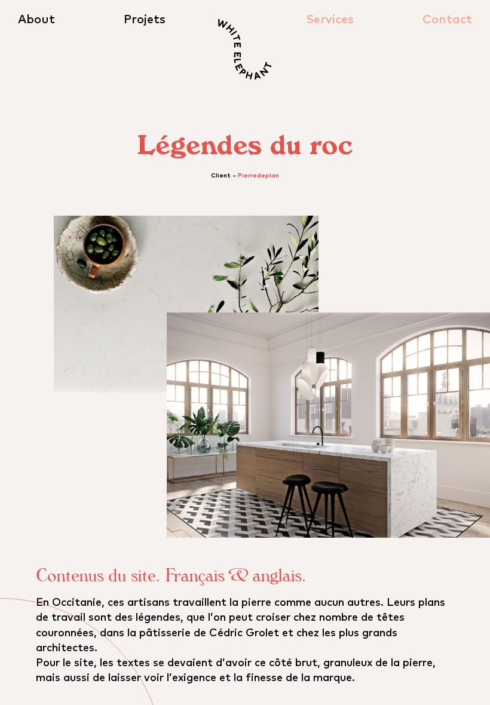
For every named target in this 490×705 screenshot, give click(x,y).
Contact (447, 20)
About (36, 20)
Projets (145, 20)
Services (330, 20)
